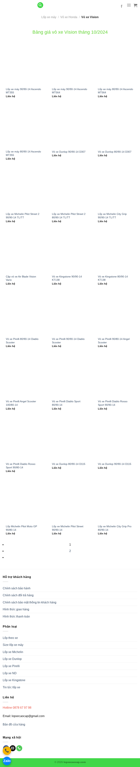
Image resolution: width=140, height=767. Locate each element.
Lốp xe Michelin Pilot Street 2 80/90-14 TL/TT (68, 215)
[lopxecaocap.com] (17, 5)
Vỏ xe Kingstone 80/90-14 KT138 (113, 278)
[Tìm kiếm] (40, 5)
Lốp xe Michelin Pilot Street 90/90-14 (67, 528)
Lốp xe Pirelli (11, 666)
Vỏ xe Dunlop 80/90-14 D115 (68, 463)
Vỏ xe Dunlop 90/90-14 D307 (68, 151)
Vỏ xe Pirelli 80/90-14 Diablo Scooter (22, 340)
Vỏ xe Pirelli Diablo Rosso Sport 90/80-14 (20, 465)
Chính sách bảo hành (16, 588)
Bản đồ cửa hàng (14, 724)
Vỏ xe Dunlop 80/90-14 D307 (114, 151)
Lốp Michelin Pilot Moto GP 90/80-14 (21, 528)
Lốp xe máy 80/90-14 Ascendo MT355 (23, 153)
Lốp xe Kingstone (14, 680)
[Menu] (129, 5)
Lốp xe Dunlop (12, 658)
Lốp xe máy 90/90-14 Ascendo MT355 (23, 91)
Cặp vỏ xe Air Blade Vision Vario (21, 278)
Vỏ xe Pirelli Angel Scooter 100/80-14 (21, 403)
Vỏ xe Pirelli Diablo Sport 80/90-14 (66, 403)
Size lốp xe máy (13, 644)
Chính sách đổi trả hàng (18, 595)
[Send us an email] (13, 748)
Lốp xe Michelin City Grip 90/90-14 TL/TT (112, 215)
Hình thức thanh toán (16, 616)
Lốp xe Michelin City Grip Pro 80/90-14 (114, 528)
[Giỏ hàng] (135, 5)
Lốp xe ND (10, 673)
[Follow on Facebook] (121, 6)
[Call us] (19, 748)
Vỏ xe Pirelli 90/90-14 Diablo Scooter (68, 340)
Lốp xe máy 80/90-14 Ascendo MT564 (115, 91)
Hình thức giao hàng (16, 609)
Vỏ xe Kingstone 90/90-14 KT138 (67, 278)
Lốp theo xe (10, 637)
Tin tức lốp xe (11, 687)
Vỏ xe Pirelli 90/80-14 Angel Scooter (114, 340)
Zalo (7, 761)
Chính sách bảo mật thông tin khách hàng (29, 602)
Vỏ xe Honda (68, 17)
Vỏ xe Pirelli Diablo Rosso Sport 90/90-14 (112, 403)
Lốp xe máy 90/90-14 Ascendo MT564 (69, 91)
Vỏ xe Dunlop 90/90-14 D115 (114, 463)
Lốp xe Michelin (13, 652)
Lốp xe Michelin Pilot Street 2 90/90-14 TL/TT (22, 215)
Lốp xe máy (48, 17)
